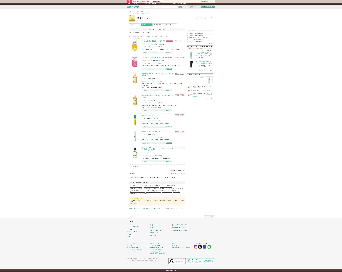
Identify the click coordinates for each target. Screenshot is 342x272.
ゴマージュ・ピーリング (168, 188)
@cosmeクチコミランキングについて (181, 247)
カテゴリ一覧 (176, 3)
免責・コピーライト (154, 243)
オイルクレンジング (134, 185)
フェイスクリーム (149, 185)
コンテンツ (168, 24)
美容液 (156, 185)
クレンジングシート (167, 192)
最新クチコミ (153, 235)
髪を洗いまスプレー (148, 115)
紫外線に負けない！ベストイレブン (198, 37)
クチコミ (157, 24)
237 (162, 60)
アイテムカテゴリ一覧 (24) (168, 177)
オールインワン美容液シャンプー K (153, 57)
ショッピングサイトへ (169, 41)
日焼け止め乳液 (176, 192)
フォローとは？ (209, 17)
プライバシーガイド (132, 252)
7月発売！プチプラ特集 (196, 35)
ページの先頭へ (210, 216)
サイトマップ (175, 245)
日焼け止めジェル (134, 193)
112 (153, 100)
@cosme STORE (179, 227)
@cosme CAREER (181, 230)
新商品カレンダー (155, 232)
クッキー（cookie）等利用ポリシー (135, 249)
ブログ (145, 3)
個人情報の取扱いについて (133, 247)
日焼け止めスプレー (144, 193)
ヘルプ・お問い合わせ (155, 245)
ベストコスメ (183, 3)
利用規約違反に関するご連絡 (156, 247)
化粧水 (142, 185)
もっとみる (209, 43)
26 (153, 134)
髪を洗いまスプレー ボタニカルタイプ (154, 131)
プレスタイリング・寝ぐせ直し (137, 192)
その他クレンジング (156, 188)
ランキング (134, 3)
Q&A (149, 3)
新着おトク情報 (156, 1)
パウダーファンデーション (136, 187)
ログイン (211, 1)
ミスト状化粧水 (179, 188)
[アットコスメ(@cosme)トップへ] (133, 7)
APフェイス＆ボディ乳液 (204, 90)
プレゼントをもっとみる (205, 70)
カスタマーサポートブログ (156, 249)
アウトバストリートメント (164, 190)
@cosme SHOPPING (180, 225)
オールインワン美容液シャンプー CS (153, 41)
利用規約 (129, 245)
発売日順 (161, 36)
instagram (195, 247)
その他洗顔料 (147, 188)
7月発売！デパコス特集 (196, 33)
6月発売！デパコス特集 (196, 41)
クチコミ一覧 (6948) (149, 177)
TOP (129, 3)
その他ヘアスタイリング (166, 187)
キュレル (195, 86)
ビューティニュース (155, 230)
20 (153, 153)
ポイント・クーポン (133, 231)
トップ (131, 24)
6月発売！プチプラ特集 (196, 39)
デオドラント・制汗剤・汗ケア (153, 192)
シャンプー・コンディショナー (149, 46)
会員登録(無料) (204, 1)
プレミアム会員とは (132, 243)
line (209, 247)
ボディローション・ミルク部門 (195, 77)
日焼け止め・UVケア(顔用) (136, 188)
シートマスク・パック (164, 185)
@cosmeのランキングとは (178, 170)
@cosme (133, 225)
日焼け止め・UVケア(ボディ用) (149, 190)
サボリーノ (133, 173)
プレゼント (153, 227)
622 (153, 78)
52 (156, 118)
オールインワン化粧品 (135, 190)
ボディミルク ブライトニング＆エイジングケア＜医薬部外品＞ (202, 95)
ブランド (140, 3)
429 (162, 44)
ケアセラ (195, 90)
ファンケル (195, 93)
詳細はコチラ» (133, 203)
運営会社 (174, 243)
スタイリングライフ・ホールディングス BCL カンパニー (142, 208)
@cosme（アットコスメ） (177, 208)
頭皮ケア (160, 46)
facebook (204, 247)
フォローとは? (182, 173)
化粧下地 (173, 185)
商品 (144, 24)
